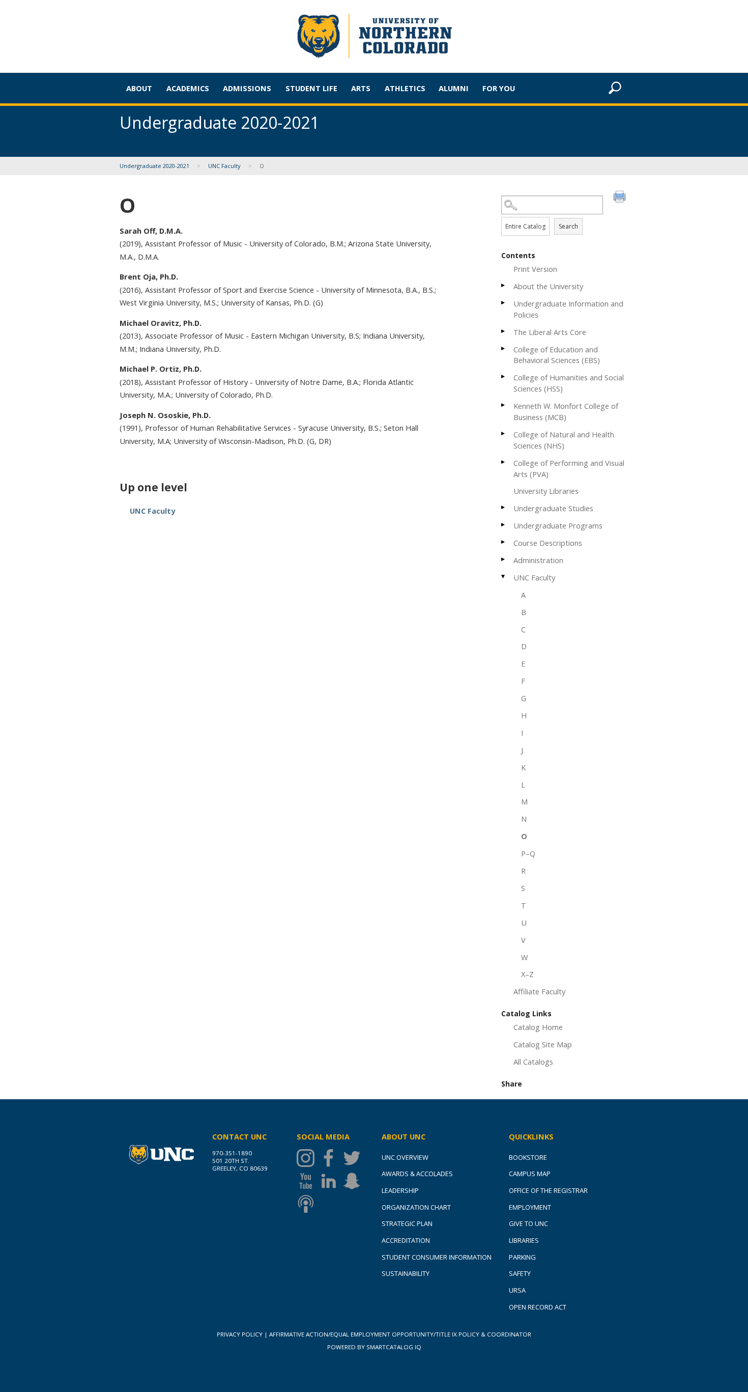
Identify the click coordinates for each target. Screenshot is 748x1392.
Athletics (405, 88)
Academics (187, 88)
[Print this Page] (620, 198)
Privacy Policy (240, 1334)
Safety (520, 1273)
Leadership (400, 1190)
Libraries (524, 1240)
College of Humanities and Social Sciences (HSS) (568, 383)
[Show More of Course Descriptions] (503, 542)
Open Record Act (537, 1307)
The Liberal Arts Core (549, 332)
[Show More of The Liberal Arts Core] (503, 331)
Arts (360, 88)
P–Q (528, 853)
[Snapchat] (354, 1181)
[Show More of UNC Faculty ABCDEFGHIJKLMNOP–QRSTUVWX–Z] (503, 576)
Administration (538, 560)
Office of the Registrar (548, 1190)
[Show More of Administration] (503, 559)
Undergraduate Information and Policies (568, 309)
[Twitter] (354, 1158)
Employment (530, 1207)
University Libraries (546, 491)
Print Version (535, 269)
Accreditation (406, 1240)
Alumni (454, 88)
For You (498, 88)
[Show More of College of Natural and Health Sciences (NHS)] (503, 433)
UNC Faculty (224, 166)
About (139, 88)
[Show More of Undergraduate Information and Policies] (503, 302)
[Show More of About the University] (503, 285)
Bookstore (528, 1157)
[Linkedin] (331, 1181)
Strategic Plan (407, 1223)
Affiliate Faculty (539, 991)
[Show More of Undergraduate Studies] (503, 507)
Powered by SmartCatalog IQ (374, 1347)
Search (568, 226)
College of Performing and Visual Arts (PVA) (568, 468)
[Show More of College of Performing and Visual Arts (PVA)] (503, 462)
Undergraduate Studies (553, 508)
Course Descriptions (547, 543)
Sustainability (405, 1273)
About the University (548, 286)
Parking (522, 1257)
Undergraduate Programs (557, 525)
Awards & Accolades (417, 1173)
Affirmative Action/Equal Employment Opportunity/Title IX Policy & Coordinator (400, 1334)
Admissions (247, 88)
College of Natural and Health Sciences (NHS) (563, 440)
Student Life (311, 88)
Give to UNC (528, 1223)
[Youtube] (308, 1181)
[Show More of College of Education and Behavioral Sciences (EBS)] (503, 348)
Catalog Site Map (542, 1044)
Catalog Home (538, 1027)
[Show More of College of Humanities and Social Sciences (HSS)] (503, 376)
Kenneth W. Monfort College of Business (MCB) (565, 411)
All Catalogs (533, 1061)
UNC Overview (405, 1157)
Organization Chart (416, 1207)
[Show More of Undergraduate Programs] (503, 524)
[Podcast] (308, 1204)
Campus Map (530, 1173)
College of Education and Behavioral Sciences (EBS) (556, 355)
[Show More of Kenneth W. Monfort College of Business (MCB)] (503, 405)
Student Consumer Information (437, 1257)
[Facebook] (331, 1158)
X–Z (527, 974)
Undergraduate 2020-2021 (154, 166)
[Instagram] (308, 1158)
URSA (517, 1290)
